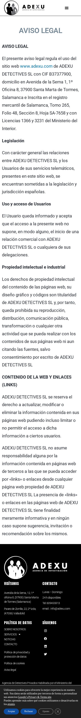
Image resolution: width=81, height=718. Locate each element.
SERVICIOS (10, 634)
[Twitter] (45, 654)
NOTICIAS (9, 639)
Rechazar (28, 711)
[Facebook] (45, 638)
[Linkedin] (45, 646)
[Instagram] (45, 631)
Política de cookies (14, 663)
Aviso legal (10, 669)
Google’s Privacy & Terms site (34, 697)
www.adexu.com (36, 66)
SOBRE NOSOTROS (15, 629)
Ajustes (45, 711)
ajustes (11, 704)
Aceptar (11, 711)
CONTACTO (10, 644)
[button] (67, 8)
